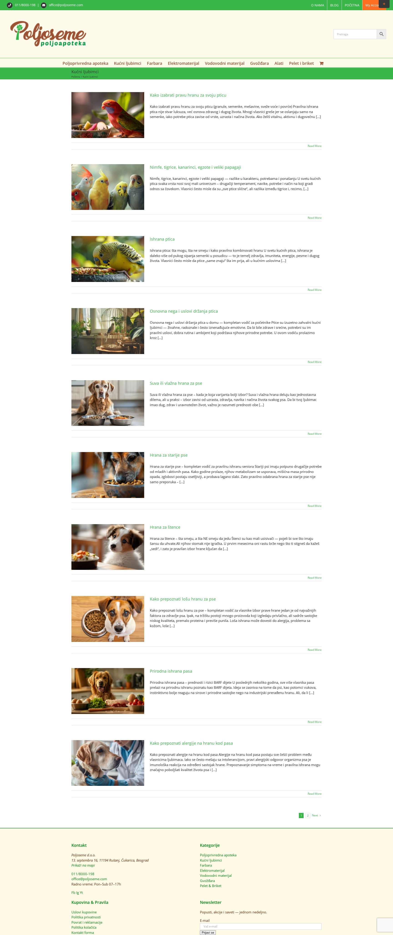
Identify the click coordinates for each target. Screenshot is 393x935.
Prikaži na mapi (83, 865)
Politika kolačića (83, 927)
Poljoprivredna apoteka (218, 855)
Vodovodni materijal (216, 875)
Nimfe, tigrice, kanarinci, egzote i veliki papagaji (195, 167)
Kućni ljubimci (211, 860)
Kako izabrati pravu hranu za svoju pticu (188, 95)
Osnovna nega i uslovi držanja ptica (184, 311)
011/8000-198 (25, 5)
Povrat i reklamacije (86, 922)
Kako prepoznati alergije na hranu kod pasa (191, 743)
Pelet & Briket (210, 885)
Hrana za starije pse (169, 455)
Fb (73, 892)
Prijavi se (208, 932)
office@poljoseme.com (65, 5)
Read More (315, 146)
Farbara (206, 865)
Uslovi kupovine (84, 912)
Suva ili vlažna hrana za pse (176, 383)
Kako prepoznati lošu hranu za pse (183, 599)
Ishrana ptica (162, 239)
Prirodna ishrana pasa (171, 671)
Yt (81, 892)
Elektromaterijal (212, 870)
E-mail (205, 920)
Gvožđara (207, 880)
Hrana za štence (165, 527)
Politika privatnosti (86, 917)
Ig (77, 892)
